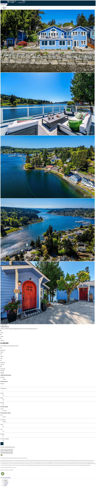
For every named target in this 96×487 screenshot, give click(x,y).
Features (4, 8)
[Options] (1, 325)
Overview (4, 7)
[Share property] (6, 325)
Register (5, 5)
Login (2, 5)
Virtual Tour (7, 326)
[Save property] (4, 325)
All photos (2, 326)
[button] (48, 41)
